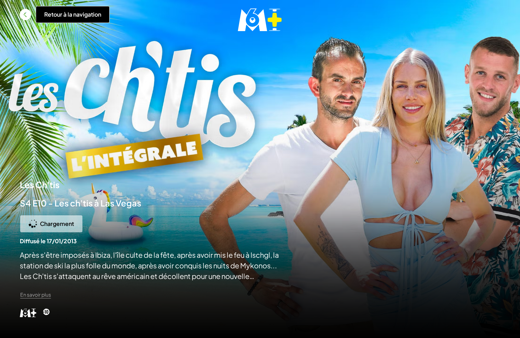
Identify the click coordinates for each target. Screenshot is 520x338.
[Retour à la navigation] (25, 14)
